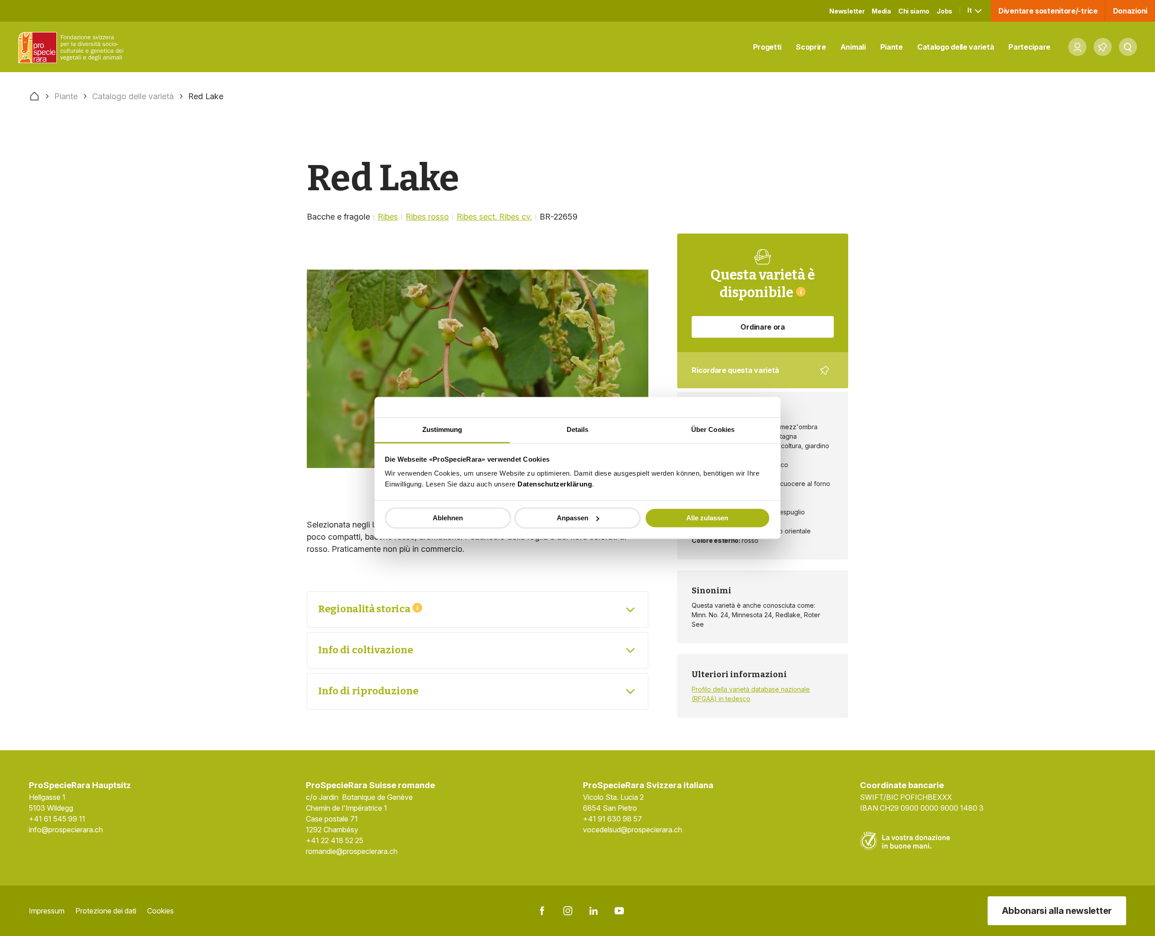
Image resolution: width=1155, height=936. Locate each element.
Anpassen (572, 518)
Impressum (47, 910)
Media (881, 11)
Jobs (944, 11)
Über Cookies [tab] (713, 429)
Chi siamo (913, 11)
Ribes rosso (427, 216)
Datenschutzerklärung (554, 484)
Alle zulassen (707, 518)
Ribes (388, 216)
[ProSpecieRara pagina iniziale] (72, 47)
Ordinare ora (762, 326)
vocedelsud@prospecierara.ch (632, 829)
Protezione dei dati (105, 910)
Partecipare (1029, 46)
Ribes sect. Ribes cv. (494, 216)
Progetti (767, 46)
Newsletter (846, 11)
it (970, 10)
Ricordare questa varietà (756, 377)
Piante (891, 46)
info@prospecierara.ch (66, 829)
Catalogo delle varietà (955, 46)
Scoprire (811, 46)
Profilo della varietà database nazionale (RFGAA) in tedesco (751, 693)
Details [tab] (578, 429)
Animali (853, 46)
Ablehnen (448, 518)
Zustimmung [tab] (442, 429)
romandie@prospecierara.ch (351, 851)
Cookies (160, 910)
